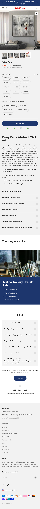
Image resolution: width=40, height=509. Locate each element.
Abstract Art (5, 449)
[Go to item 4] (22, 56)
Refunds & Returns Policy (9, 433)
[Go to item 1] (4, 56)
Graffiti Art (5, 446)
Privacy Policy (6, 437)
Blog (3, 443)
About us (4, 427)
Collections (5, 452)
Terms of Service (7, 440)
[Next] (37, 3)
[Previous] (2, 3)
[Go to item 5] (28, 55)
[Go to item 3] (16, 56)
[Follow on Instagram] (3, 485)
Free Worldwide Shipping (15, 67)
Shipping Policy (6, 430)
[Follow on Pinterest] (8, 485)
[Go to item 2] (10, 56)
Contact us (20, 378)
